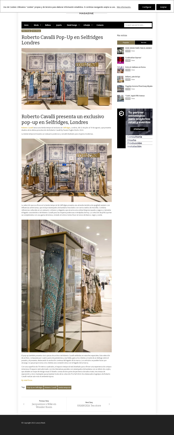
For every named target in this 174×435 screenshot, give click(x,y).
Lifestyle (85, 25)
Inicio (26, 25)
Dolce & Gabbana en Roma (135, 67)
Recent (143, 42)
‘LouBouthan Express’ (133, 58)
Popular (126, 42)
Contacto (100, 25)
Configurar (146, 7)
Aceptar (163, 7)
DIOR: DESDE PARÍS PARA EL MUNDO (138, 48)
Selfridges (66, 128)
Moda (35, 25)
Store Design (36, 31)
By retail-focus (26, 380)
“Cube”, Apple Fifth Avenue (135, 96)
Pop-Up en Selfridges (35, 387)
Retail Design (70, 25)
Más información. (124, 7)
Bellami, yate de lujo (132, 77)
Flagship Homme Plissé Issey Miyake (138, 86)
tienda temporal (64, 387)
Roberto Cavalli (27, 128)
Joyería (59, 25)
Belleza (48, 25)
